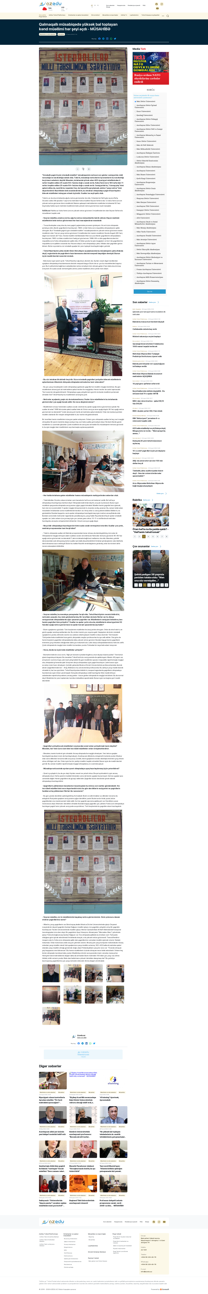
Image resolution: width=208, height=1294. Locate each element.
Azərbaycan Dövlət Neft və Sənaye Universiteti (148, 130)
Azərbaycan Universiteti (146, 171)
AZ (92, 5)
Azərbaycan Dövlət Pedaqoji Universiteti (146, 120)
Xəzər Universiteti (144, 111)
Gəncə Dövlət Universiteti (146, 141)
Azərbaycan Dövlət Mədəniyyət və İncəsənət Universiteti (148, 258)
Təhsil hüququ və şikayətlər (150, 15)
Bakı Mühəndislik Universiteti (148, 149)
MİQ (65, 1250)
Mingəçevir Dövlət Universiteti (148, 214)
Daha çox (152, 302)
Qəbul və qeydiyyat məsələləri (122, 1245)
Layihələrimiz (134, 15)
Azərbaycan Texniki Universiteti (149, 236)
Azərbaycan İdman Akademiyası (149, 167)
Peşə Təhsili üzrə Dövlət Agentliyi (120, 1252)
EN (95, 5)
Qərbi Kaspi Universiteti (146, 178)
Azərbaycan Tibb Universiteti (148, 206)
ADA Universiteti (143, 218)
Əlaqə (108, 7)
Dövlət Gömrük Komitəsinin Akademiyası (146, 162)
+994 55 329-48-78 (148, 1257)
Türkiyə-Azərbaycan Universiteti (149, 273)
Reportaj (91, 1237)
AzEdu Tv (124, 15)
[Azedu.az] (50, 3)
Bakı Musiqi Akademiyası (146, 228)
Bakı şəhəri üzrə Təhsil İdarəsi (98, 1261)
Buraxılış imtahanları (70, 1238)
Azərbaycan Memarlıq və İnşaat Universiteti (148, 136)
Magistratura (68, 1247)
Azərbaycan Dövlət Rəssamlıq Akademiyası (147, 282)
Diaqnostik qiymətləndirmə (72, 1261)
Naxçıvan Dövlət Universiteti (148, 198)
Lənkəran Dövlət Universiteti (148, 157)
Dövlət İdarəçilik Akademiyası (148, 249)
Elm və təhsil (95, 15)
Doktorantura (68, 1256)
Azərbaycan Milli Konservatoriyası (150, 277)
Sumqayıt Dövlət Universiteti (148, 210)
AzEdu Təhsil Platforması (57, 15)
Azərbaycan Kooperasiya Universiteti (145, 183)
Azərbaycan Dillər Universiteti (148, 125)
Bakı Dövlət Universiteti (146, 101)
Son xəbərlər (110, 5)
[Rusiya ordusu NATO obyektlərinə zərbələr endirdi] (151, 62)
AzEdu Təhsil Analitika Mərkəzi (49, 1237)
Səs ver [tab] (149, 291)
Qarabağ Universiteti (145, 115)
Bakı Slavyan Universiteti (146, 202)
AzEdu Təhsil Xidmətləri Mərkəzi (47, 1240)
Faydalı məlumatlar (119, 1248)
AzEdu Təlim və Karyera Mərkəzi (47, 1244)
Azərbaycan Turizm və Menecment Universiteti (149, 264)
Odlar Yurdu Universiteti (146, 232)
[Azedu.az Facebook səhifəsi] (156, 4)
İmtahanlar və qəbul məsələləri (78, 15)
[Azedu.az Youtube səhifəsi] (157, 8)
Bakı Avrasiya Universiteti (147, 239)
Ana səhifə (42, 15)
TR (92, 7)
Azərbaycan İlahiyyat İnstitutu (148, 153)
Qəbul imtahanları (70, 1241)
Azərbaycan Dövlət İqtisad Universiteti (146, 106)
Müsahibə (92, 1240)
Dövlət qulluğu (68, 1267)
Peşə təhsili (43, 16)
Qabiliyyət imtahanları (71, 1258)
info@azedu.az (146, 1271)
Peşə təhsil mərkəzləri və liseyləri (120, 1242)
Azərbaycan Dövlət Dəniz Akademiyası (145, 189)
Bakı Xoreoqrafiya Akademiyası (149, 253)
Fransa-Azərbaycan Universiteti (149, 269)
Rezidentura (68, 1264)
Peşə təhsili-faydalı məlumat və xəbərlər (122, 1237)
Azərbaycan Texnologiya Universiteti (151, 194)
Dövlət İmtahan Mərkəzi (97, 1252)
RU (98, 5)
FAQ (144, 5)
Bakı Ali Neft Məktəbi (145, 145)
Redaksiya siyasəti (134, 5)
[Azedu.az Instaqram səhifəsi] (162, 4)
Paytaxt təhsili (93, 1258)
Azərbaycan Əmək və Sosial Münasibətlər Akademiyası (146, 223)
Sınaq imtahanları (70, 1244)
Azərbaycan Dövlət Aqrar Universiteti (145, 244)
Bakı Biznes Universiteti (146, 175)
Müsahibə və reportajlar (110, 15)
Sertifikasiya (68, 1253)
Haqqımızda (121, 5)
